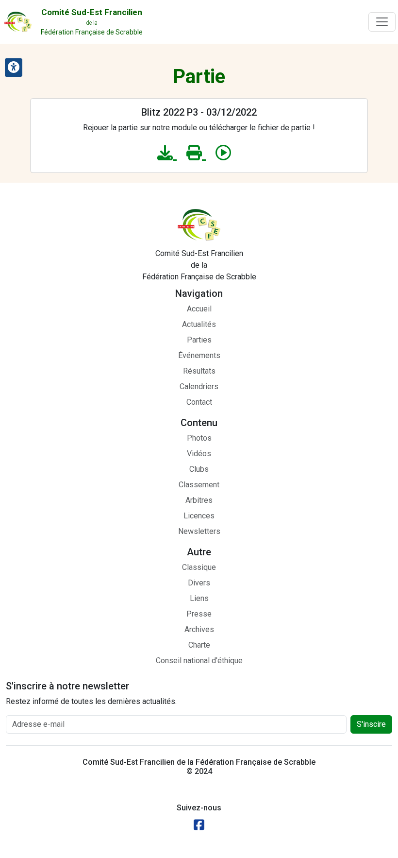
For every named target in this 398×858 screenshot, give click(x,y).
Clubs (199, 469)
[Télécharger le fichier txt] (167, 153)
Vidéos (199, 453)
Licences (199, 515)
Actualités (199, 324)
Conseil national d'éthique (199, 660)
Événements (199, 355)
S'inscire (371, 724)
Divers (199, 582)
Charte (199, 645)
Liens (199, 598)
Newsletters (199, 531)
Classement (199, 484)
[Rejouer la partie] (223, 153)
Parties (199, 339)
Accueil (199, 308)
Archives (199, 629)
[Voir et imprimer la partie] (196, 153)
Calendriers (199, 386)
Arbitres (199, 500)
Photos (199, 438)
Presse (199, 613)
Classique (199, 567)
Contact (199, 402)
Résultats (199, 371)
